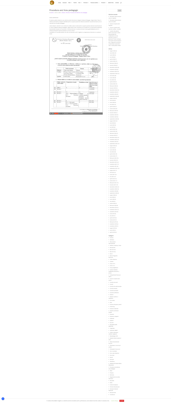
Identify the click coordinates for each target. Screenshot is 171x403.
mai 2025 (112, 79)
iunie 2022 (112, 149)
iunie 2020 (112, 199)
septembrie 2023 (113, 119)
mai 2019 (112, 215)
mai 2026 (112, 57)
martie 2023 (112, 131)
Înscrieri (112, 322)
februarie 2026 (113, 63)
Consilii (111, 284)
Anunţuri (65, 2)
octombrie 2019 (113, 211)
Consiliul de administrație (115, 286)
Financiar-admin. (94, 2)
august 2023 (112, 121)
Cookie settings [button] (114, 400)
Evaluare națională (114, 308)
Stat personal (113, 392)
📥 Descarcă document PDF (76, 113)
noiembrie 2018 (113, 224)
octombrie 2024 (113, 94)
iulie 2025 (112, 75)
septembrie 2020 (113, 193)
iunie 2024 (112, 102)
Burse (111, 253)
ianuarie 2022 (113, 160)
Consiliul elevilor (113, 288)
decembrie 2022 (113, 137)
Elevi (69, 2)
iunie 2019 (112, 213)
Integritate (112, 328)
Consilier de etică (114, 282)
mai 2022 (112, 151)
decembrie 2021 (113, 162)
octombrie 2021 (113, 166)
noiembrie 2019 (113, 209)
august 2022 (112, 145)
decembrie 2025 (113, 67)
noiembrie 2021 (113, 164)
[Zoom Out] (60, 113)
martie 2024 (112, 108)
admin (52, 12)
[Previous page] (51, 113)
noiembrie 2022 (113, 139)
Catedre (111, 261)
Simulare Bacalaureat (114, 386)
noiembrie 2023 (113, 114)
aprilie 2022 (112, 154)
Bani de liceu (113, 249)
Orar (79, 2)
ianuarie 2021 (113, 184)
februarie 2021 (113, 182)
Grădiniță (112, 318)
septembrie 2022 (113, 143)
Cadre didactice (113, 259)
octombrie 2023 (113, 116)
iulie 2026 (112, 53)
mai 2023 (112, 127)
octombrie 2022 (113, 141)
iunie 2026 (112, 55)
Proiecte (103, 2)
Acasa (59, 2)
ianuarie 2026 (113, 65)
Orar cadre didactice (114, 353)
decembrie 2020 (113, 187)
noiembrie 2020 (113, 189)
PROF (111, 370)
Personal (85, 2)
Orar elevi (112, 355)
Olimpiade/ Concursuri (115, 349)
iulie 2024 (112, 100)
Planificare (112, 361)
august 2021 (112, 170)
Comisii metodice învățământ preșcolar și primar (114, 271)
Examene (112, 314)
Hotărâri (112, 320)
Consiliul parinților (114, 290)
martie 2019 (112, 220)
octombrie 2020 (113, 191)
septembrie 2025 (113, 73)
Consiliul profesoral (114, 292)
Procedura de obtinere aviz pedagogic (78, 12)
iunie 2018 (112, 230)
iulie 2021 (112, 172)
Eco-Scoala (112, 300)
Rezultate (112, 380)
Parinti (75, 2)
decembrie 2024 (113, 90)
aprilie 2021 (112, 178)
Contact (117, 2)
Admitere (112, 239)
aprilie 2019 (112, 217)
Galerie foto (111, 2)
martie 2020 (112, 203)
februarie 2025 (113, 86)
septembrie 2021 (113, 168)
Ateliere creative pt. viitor (115, 245)
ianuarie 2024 (113, 112)
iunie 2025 (112, 77)
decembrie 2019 (113, 207)
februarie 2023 (113, 133)
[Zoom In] (62, 113)
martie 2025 (112, 84)
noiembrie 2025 (113, 69)
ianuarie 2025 (113, 88)
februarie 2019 (113, 222)
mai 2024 (112, 104)
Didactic (63, 12)
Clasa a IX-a (112, 263)
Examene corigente (114, 316)
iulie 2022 (112, 147)
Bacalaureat (112, 247)
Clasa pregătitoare (114, 267)
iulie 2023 (112, 123)
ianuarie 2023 (113, 135)
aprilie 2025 (112, 81)
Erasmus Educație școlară (115, 304)
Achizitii (111, 237)
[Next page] (53, 113)
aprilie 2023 (112, 129)
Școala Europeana (114, 384)
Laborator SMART (114, 330)
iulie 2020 (112, 197)
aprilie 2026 (112, 59)
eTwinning (112, 306)
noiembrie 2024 (113, 92)
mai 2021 (112, 176)
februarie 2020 (113, 205)
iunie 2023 (112, 125)
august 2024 (112, 98)
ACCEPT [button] (121, 400)
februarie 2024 (113, 110)
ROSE (111, 382)
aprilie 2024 (112, 106)
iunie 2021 (112, 174)
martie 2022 (112, 156)
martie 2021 (112, 180)
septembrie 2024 (113, 96)
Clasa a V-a (112, 265)
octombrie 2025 (113, 71)
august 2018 (112, 228)
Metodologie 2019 (114, 336)
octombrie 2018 (113, 226)
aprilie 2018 (112, 232)
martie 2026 (112, 61)
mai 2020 (112, 201)
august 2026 (112, 51)
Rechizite (112, 375)
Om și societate (113, 351)
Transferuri (112, 394)
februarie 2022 (113, 158)
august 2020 (112, 195)
